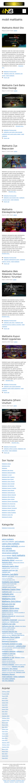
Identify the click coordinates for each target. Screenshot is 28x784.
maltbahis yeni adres (18, 666)
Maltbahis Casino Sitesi (11, 589)
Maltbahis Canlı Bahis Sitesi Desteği (13, 86)
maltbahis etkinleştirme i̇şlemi (11, 259)
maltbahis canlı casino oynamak (7, 578)
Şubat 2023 (5, 756)
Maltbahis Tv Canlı (7, 475)
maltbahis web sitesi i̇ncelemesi (8, 662)
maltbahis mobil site (9, 73)
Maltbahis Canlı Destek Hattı (11, 197)
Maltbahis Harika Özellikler (9, 512)
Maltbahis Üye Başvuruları (9, 147)
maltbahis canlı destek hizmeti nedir (8, 585)
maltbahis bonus (6, 568)
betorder (12, 781)
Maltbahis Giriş (6, 466)
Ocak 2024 (5, 731)
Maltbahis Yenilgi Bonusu (8, 492)
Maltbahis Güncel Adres (10, 608)
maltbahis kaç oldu (8, 624)
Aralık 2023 (5, 733)
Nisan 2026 (5, 696)
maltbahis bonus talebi (15, 568)
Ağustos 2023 (5, 742)
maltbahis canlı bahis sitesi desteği (13, 132)
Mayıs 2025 (5, 700)
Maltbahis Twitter (20, 657)
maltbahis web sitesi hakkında (8, 661)
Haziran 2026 (5, 694)
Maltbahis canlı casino (8, 576)
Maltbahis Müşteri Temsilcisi (9, 508)
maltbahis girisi (7, 594)
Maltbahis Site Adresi (7, 470)
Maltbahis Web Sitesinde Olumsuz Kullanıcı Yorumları (12, 274)
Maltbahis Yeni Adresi (10, 668)
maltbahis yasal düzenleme (6, 666)
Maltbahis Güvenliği (20, 616)
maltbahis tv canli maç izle (7, 655)
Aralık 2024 (5, 707)
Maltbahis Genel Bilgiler (8, 490)
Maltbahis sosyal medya (7, 647)
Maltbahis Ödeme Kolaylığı (9, 495)
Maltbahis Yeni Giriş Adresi (18, 670)
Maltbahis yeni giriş (7, 670)
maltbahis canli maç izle (10, 570)
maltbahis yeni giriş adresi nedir (8, 672)
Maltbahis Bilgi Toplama (8, 477)
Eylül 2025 (4, 698)
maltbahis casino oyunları (9, 587)
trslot (8, 780)
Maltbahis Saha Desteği (8, 483)
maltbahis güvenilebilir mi (19, 612)
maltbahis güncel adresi (10, 610)
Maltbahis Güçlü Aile (7, 514)
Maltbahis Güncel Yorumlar (7, 612)
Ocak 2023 (5, 758)
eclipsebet (12, 780)
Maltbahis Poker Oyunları (8, 506)
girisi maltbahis (22, 546)
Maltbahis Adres (12, 558)
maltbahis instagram (9, 620)
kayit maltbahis (18, 555)
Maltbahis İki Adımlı (7, 517)
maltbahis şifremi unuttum (10, 448)
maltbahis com (7, 592)
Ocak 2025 (5, 705)
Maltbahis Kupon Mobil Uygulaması (11, 337)
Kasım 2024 (5, 709)
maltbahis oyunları (18, 633)
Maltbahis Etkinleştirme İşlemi (12, 210)
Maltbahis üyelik (20, 672)
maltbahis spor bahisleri (19, 647)
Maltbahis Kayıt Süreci (8, 479)
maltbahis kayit (6, 622)
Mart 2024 (4, 727)
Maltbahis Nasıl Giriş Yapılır (7, 633)
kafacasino (6, 781)
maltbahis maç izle (8, 626)
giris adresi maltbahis (10, 546)
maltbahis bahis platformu (7, 564)
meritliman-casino (20, 780)
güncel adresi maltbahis (10, 553)
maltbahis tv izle (8, 657)
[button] (14, 4)
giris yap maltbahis (8, 550)
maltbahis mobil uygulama (8, 628)
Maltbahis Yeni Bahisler (8, 486)
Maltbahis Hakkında (6, 617)
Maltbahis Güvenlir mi (8, 616)
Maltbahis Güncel (8, 606)
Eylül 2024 (4, 713)
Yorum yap (6, 77)
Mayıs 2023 (5, 749)
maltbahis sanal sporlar (8, 646)
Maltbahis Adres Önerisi (8, 481)
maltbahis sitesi (20, 646)
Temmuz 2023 (6, 745)
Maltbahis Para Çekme (11, 637)
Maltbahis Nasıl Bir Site (9, 631)
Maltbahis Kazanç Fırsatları (9, 488)
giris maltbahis (7, 548)
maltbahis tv (20, 651)
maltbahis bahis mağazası (18, 562)
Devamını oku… (20, 126)
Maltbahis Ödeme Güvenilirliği (10, 501)
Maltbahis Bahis (7, 562)
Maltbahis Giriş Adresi (11, 601)
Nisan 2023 (5, 751)
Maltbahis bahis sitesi (10, 566)
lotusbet (17, 781)
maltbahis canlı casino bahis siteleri (11, 134)
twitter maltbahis (19, 676)
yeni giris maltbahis (8, 680)
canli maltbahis (19, 541)
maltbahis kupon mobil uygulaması (11, 388)
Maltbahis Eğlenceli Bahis (8, 472)
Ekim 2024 (4, 711)
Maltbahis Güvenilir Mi (7, 614)
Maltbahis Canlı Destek (10, 582)
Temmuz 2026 (6, 691)
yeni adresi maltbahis (8, 678)
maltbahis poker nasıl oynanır (8, 639)
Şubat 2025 (5, 702)
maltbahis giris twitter (8, 596)
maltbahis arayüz (18, 560)
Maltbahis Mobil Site (13, 27)
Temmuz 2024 (6, 718)
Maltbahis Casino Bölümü (8, 510)
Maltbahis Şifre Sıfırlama (8, 497)
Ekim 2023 (4, 738)
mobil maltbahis (10, 75)
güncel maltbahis (6, 555)
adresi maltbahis (8, 539)
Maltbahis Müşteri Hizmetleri (8, 629)
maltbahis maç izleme (20, 626)
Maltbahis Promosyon (10, 641)
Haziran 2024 (5, 720)
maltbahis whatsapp (8, 664)
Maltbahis (4, 468)
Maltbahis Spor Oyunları (7, 649)
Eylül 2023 (4, 740)
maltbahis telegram (9, 651)
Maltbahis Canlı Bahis (10, 574)
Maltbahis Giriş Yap (8, 604)
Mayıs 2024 (5, 722)
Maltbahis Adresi (6, 463)
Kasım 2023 (5, 736)
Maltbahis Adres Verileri (8, 499)
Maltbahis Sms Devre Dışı (8, 503)
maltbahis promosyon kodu (12, 644)
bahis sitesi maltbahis (8, 541)
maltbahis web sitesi (9, 322)
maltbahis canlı (6, 572)
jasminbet (21, 781)
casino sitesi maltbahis (10, 544)
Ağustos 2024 (5, 716)
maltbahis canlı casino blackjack (12, 386)
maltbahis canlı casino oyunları (8, 579)
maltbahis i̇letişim (21, 620)
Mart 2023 (4, 753)
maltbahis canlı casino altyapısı (20, 576)
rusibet (4, 780)
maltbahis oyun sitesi (6, 635)
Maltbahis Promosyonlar (10, 71)
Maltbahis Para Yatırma (17, 635)
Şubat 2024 (5, 729)
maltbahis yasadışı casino (20, 664)
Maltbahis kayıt (14, 622)
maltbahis (4, 558)
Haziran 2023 (5, 747)
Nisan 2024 (5, 725)
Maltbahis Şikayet (8, 674)
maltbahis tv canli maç (9, 653)
